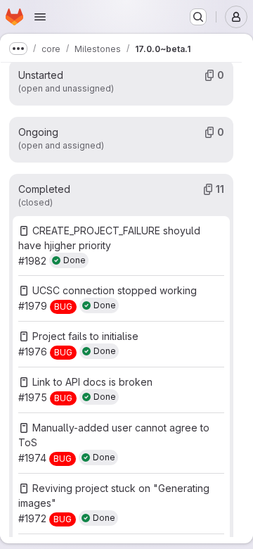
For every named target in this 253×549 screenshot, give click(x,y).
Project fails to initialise (85, 336)
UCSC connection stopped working (114, 290)
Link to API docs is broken (92, 382)
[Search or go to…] (198, 16)
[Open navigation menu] (40, 17)
